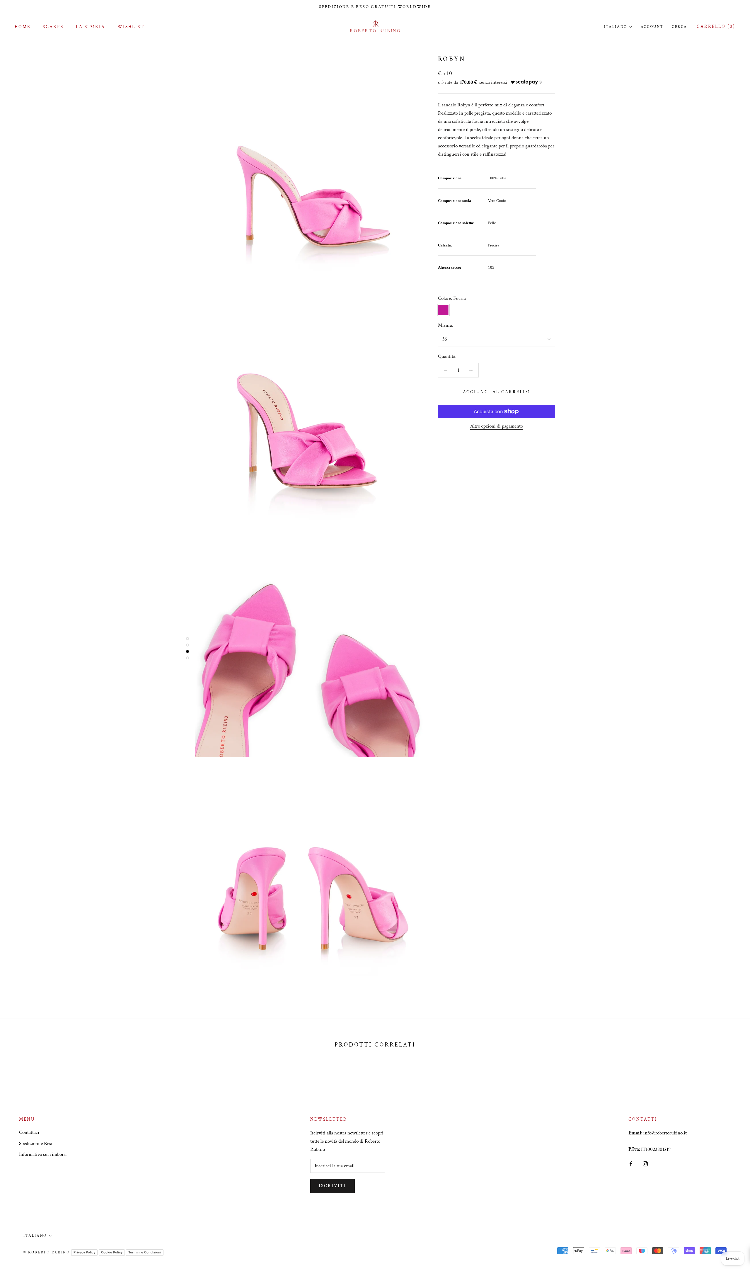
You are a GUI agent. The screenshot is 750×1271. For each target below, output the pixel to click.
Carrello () (716, 26)
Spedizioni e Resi (35, 1143)
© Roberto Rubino (46, 1252)
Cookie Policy (111, 1252)
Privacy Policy (84, 1252)
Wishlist (130, 27)
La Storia (90, 27)
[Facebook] (630, 1163)
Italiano (615, 26)
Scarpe (53, 27)
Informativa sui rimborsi (43, 1154)
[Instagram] (645, 1163)
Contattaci (29, 1132)
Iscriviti (332, 1186)
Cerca (679, 26)
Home (22, 27)
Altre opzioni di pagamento (496, 426)
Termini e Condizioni (144, 1252)
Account (652, 26)
